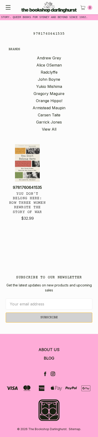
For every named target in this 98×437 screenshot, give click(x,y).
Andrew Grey (49, 58)
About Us (49, 349)
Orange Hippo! (49, 100)
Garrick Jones (49, 122)
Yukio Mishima (49, 86)
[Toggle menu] (7, 7)
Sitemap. (75, 429)
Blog (49, 358)
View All (49, 129)
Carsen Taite (49, 115)
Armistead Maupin (49, 107)
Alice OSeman (49, 65)
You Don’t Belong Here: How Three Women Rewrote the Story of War (27, 203)
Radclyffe (49, 72)
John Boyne (49, 79)
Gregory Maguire (49, 93)
